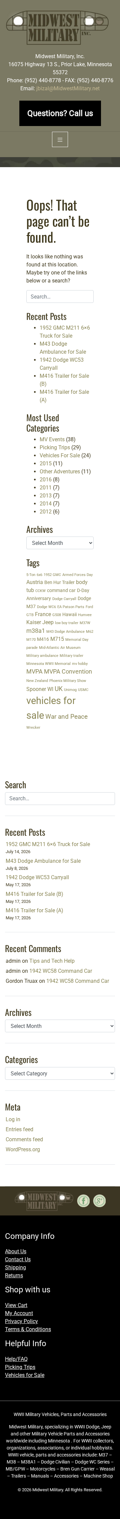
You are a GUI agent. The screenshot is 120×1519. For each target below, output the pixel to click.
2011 (46, 487)
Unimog (70, 690)
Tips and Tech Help (52, 961)
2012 (46, 511)
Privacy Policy (21, 1321)
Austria (34, 582)
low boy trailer (66, 623)
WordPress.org (23, 1149)
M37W (85, 623)
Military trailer (71, 656)
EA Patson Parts (70, 607)
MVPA (34, 671)
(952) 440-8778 (43, 80)
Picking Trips (55, 447)
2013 (46, 495)
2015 (46, 463)
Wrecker (33, 727)
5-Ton (30, 575)
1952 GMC (52, 575)
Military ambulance (42, 656)
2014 (46, 503)
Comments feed (24, 1139)
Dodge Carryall (64, 599)
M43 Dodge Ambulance (65, 631)
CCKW (40, 591)
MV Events (52, 439)
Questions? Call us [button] (60, 113)
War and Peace (66, 716)
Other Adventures (60, 471)
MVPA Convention (68, 671)
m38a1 (35, 630)
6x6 (39, 575)
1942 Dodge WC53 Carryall (37, 877)
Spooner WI (39, 689)
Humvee (85, 615)
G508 (56, 615)
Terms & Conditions (28, 1329)
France (43, 614)
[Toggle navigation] (60, 139)
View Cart (16, 1305)
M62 (89, 631)
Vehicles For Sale (60, 455)
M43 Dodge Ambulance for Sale (43, 861)
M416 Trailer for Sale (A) (34, 910)
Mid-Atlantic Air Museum (60, 648)
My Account (19, 1313)
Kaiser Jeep (40, 622)
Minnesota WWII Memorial (48, 664)
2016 (46, 479)
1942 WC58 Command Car (60, 971)
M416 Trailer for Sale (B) (34, 894)
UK (59, 689)
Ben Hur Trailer (59, 582)
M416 (43, 639)
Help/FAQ (16, 1359)
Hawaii (69, 614)
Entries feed (19, 1129)
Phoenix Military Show (67, 681)
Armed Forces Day (77, 575)
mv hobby (80, 664)
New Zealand (37, 681)
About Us (15, 1251)
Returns (14, 1275)
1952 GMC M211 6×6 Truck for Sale (48, 844)
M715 (57, 639)
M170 (31, 639)
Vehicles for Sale (24, 1375)
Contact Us (18, 1259)
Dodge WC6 (46, 607)
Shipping (15, 1267)
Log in (13, 1119)
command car (61, 590)
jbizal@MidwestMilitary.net (68, 88)
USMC (83, 690)
